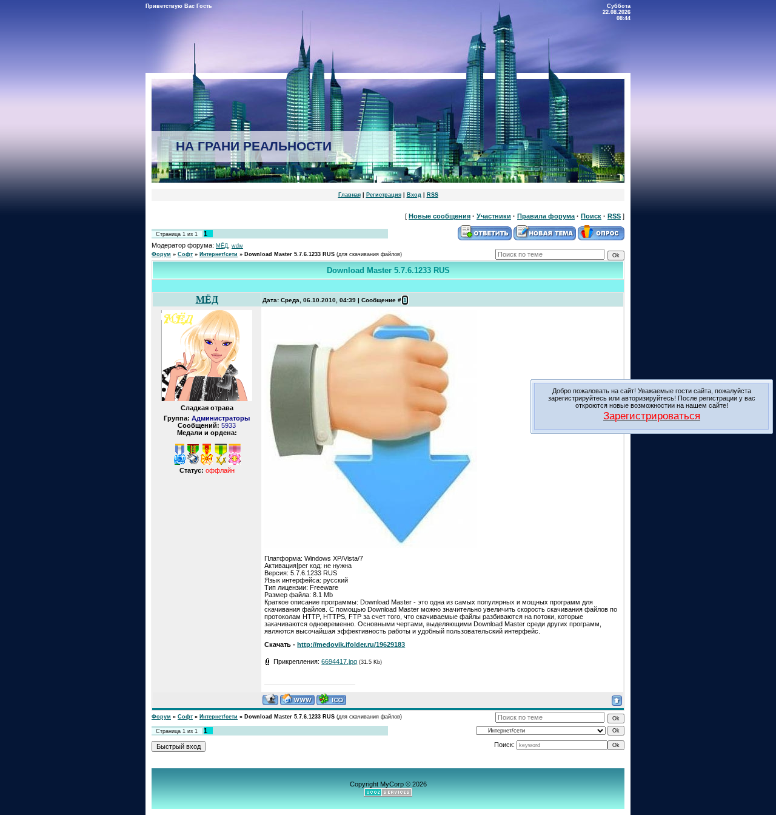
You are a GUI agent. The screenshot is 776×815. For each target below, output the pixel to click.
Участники (494, 216)
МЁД (222, 246)
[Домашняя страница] (297, 699)
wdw (237, 246)
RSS (432, 195)
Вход (414, 195)
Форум (161, 254)
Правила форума (546, 216)
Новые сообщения (439, 216)
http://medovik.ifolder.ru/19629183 (351, 644)
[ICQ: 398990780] (331, 699)
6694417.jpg (339, 661)
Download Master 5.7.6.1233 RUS (289, 254)
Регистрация (383, 195)
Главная (349, 195)
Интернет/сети (218, 254)
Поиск (591, 216)
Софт (185, 254)
